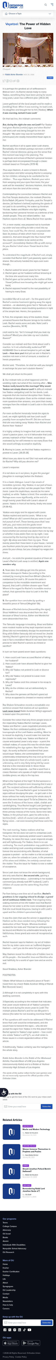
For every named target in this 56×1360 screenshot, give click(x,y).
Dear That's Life (10, 78)
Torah (50, 78)
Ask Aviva (9, 84)
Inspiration (9, 50)
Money (8, 40)
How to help (8, 1305)
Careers (6, 1308)
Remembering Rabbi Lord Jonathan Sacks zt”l (34, 1189)
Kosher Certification (11, 1271)
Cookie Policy (21, 1357)
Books (5, 1237)
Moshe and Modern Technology (36, 1129)
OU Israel (7, 1234)
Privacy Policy (8, 1357)
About (5, 1283)
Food (7, 19)
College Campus (10, 1226)
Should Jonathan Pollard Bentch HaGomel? (37, 1170)
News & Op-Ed (11, 60)
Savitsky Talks (10, 71)
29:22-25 (43, 97)
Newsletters (8, 1301)
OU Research (8, 1252)
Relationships (10, 29)
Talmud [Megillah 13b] (30, 603)
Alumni (5, 1241)
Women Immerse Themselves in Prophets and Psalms (36, 1150)
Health (7, 24)
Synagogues (8, 1286)
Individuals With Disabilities (14, 1245)
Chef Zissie (9, 89)
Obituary (26, 1185)
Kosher (6, 1268)
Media (5, 1297)
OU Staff (28, 1194)
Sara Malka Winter (31, 1155)
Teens (5, 1222)
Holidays (6, 1275)
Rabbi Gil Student (31, 1133)
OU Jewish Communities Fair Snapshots (10, 98)
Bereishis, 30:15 (19, 326)
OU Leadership (9, 1290)
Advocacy (7, 1230)
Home (5, 1264)
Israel (7, 45)
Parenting (9, 34)
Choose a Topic (15, 13)
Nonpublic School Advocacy (14, 1248)
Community (9, 55)
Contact (6, 1294)
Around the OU (29, 1146)
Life (4, 1279)
